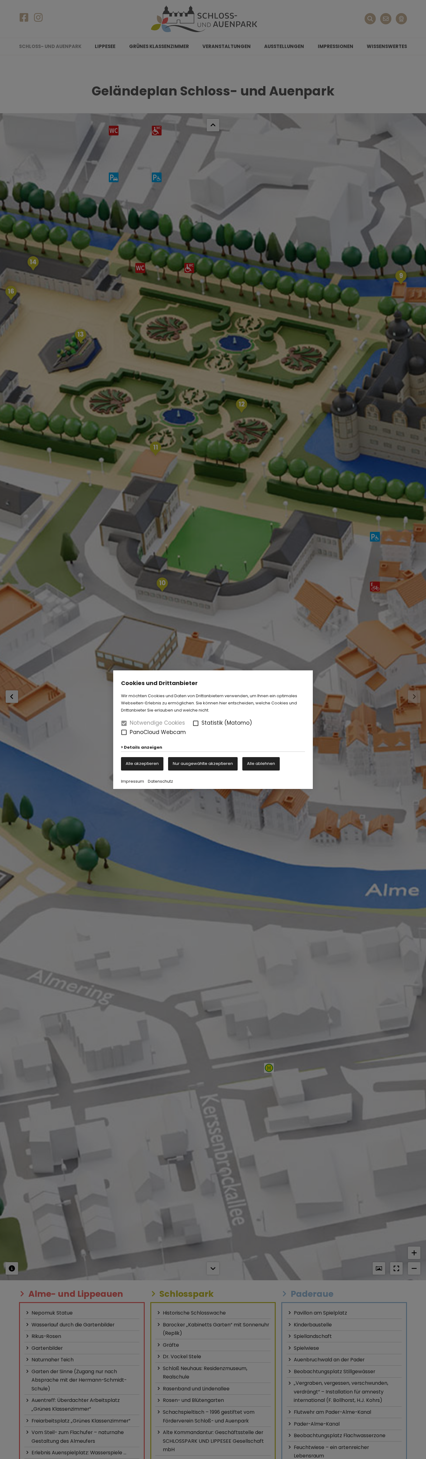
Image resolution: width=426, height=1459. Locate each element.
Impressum (132, 781)
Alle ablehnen (261, 763)
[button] (196, 723)
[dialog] (213, 729)
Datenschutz (160, 781)
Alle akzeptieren (142, 763)
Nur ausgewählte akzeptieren (203, 763)
